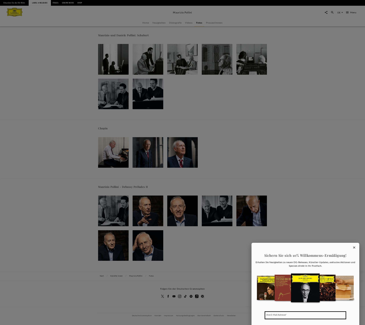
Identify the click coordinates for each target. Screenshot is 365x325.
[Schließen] (354, 247)
